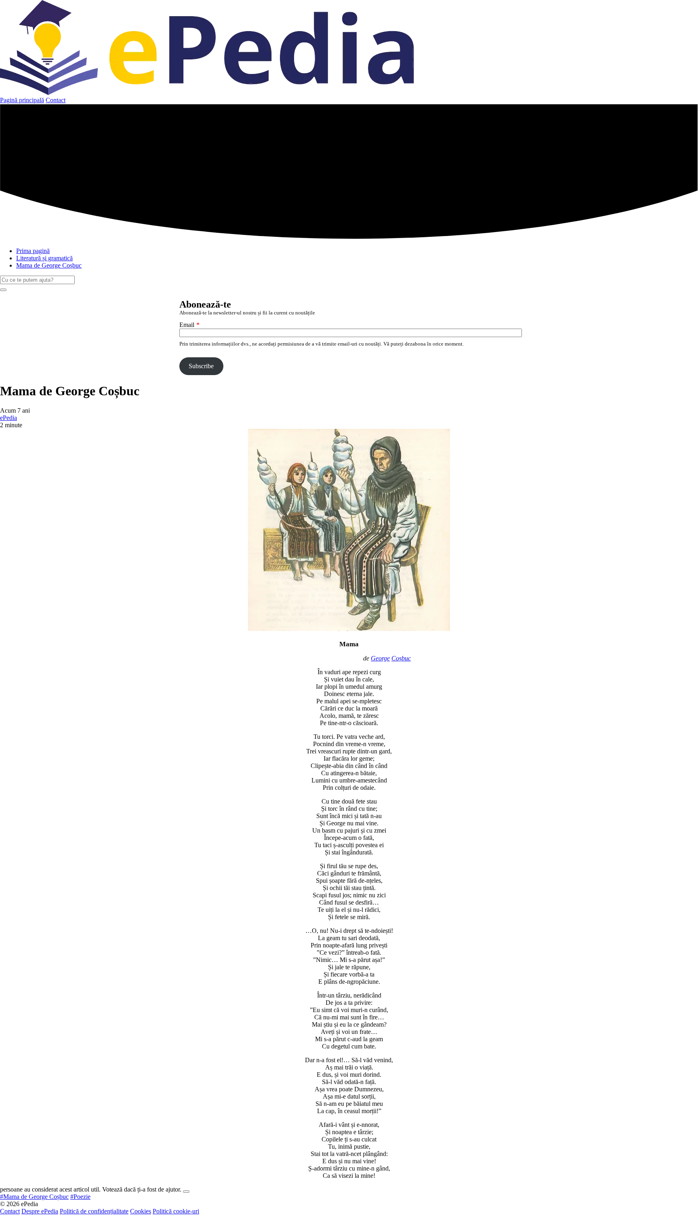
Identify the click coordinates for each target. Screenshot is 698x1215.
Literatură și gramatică (44, 258)
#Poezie (80, 1196)
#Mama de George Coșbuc (34, 1196)
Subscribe (201, 366)
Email (186, 324)
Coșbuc (401, 658)
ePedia (8, 417)
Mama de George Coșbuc (49, 265)
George (380, 658)
